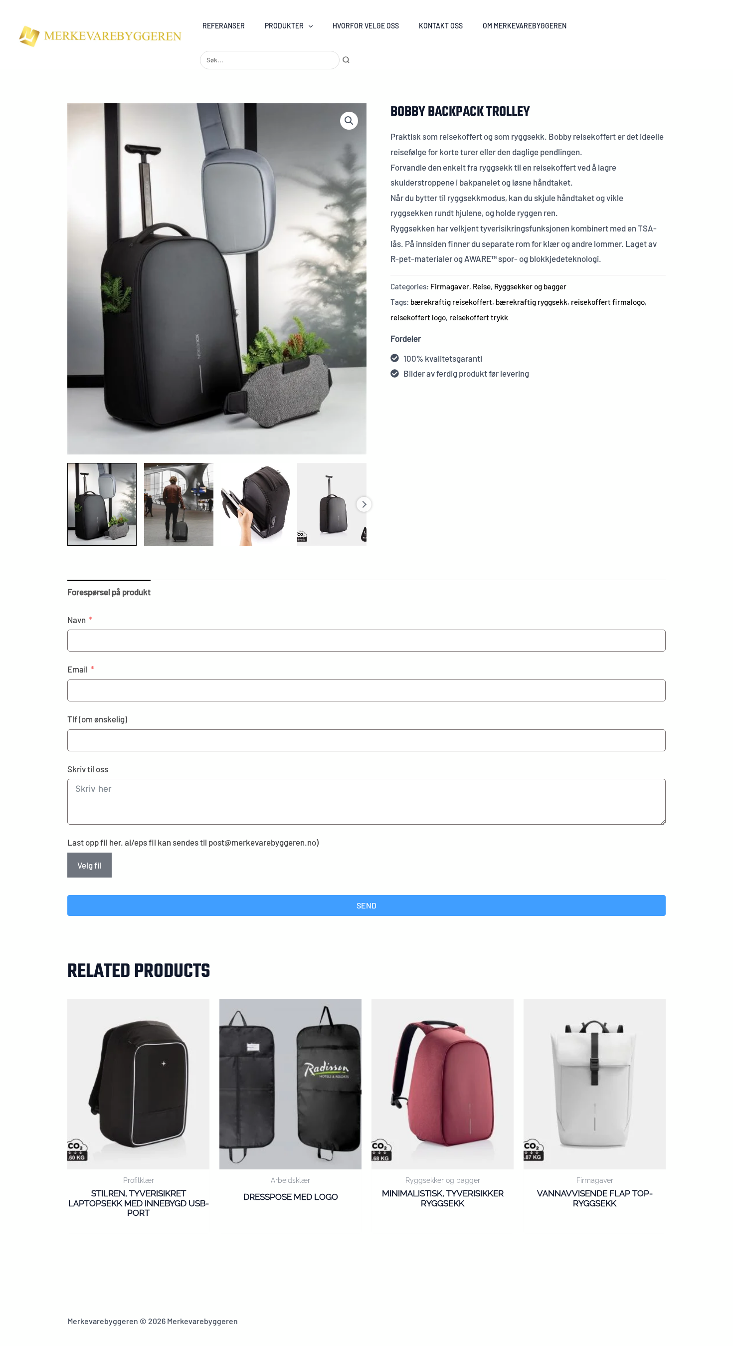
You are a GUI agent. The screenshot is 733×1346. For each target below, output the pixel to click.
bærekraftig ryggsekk (531, 301)
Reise (482, 286)
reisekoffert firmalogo (608, 301)
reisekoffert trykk (478, 317)
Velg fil (89, 865)
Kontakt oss (441, 25)
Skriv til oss (87, 769)
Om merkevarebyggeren (524, 25)
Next (364, 504)
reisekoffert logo (418, 317)
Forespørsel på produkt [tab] (109, 592)
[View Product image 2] (178, 504)
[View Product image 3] (255, 504)
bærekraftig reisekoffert (451, 301)
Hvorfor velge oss (366, 25)
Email (77, 669)
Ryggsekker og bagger (530, 286)
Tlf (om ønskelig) (97, 719)
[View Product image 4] (331, 504)
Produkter (284, 25)
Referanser (223, 25)
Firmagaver (449, 286)
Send (366, 905)
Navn (76, 620)
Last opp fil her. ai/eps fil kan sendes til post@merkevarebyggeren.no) (193, 842)
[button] (308, 25)
